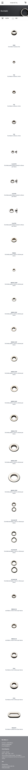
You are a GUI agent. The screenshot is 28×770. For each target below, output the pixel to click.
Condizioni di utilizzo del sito (8, 766)
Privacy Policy (5, 764)
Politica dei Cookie (6, 767)
